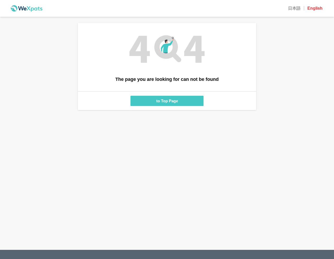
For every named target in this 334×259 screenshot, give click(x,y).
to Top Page (167, 101)
